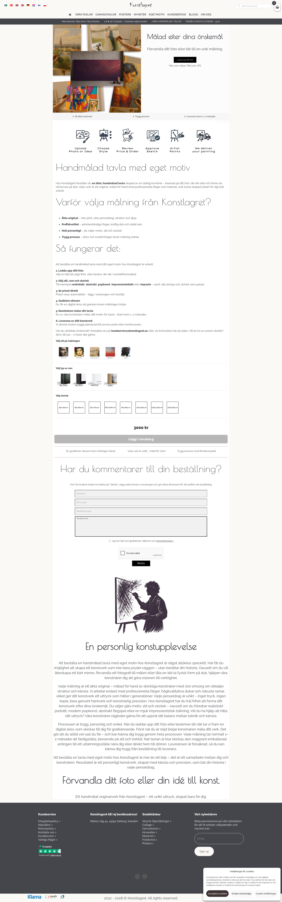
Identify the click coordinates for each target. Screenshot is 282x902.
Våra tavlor (84, 14)
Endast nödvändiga (241, 893)
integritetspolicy (164, 541)
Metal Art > (148, 836)
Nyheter (140, 14)
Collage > (148, 824)
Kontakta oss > (47, 832)
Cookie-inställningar (266, 893)
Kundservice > (47, 836)
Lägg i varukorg (141, 439)
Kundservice (176, 14)
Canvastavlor (105, 14)
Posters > (148, 843)
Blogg (193, 14)
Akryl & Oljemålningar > (156, 821)
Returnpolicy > (47, 828)
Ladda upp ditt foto (185, 60)
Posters (125, 14)
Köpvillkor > (45, 824)
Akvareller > (149, 832)
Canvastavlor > (151, 828)
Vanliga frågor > (47, 839)
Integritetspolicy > (49, 821)
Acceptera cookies (217, 893)
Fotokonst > (149, 839)
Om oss (206, 14)
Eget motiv (157, 14)
